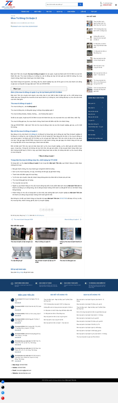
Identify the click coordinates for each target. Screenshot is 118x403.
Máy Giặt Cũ (91, 107)
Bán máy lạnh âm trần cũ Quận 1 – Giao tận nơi (100, 73)
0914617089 (63, 198)
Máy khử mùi (91, 114)
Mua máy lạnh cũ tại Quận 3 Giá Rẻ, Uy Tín (88, 324)
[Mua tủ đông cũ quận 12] (46, 234)
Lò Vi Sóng (91, 130)
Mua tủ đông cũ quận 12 (42, 241)
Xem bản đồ (18, 302)
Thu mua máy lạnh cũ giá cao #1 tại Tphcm (88, 337)
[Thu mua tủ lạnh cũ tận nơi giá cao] (22, 234)
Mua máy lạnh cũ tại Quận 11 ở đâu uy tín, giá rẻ (89, 304)
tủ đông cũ (33, 134)
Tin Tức (49, 11)
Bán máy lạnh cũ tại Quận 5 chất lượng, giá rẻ (89, 330)
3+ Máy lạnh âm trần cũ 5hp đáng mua (100, 52)
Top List (94, 11)
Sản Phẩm (71, 11)
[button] (116, 4)
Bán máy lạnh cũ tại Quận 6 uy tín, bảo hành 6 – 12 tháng (92, 333)
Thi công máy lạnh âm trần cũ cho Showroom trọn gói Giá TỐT (100, 82)
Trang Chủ (25, 11)
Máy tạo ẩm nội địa (93, 117)
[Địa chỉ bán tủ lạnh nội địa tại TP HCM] (46, 253)
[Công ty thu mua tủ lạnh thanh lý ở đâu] (71, 234)
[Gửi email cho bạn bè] (46, 209)
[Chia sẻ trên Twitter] (43, 209)
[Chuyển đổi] (102, 102)
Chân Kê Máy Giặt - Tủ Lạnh (95, 126)
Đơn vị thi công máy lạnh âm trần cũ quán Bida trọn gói (91, 312)
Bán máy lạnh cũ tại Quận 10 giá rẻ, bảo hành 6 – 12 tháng (90, 300)
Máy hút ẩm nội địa (93, 111)
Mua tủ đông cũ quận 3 (72, 219)
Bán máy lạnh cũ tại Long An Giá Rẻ (99, 66)
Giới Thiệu (37, 11)
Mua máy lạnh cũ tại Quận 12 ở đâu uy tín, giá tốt (90, 321)
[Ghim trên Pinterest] (49, 209)
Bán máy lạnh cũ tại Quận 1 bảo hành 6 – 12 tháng (90, 315)
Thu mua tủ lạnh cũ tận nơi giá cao (22, 241)
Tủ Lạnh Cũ (91, 120)
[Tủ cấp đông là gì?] (22, 253)
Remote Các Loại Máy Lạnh (95, 138)
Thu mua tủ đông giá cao (68, 260)
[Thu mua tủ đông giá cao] (71, 253)
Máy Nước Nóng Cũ (93, 124)
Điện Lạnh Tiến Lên (29, 23)
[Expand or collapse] (65, 88)
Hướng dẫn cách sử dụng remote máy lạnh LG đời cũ (100, 38)
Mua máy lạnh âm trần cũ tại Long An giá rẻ (100, 59)
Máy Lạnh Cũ (91, 103)
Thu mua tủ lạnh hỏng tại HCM (23, 219)
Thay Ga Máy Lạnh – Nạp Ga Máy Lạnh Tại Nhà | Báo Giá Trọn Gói (100, 23)
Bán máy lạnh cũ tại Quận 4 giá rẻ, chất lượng (89, 327)
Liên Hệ (83, 11)
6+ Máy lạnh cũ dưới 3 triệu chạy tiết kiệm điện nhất (100, 45)
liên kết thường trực (39, 215)
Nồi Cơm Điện (91, 134)
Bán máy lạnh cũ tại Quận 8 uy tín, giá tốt (88, 318)
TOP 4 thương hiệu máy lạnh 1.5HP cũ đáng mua (100, 29)
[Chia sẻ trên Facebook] (40, 209)
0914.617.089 (107, 5)
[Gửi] (80, 4)
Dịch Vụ (59, 11)
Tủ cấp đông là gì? (16, 260)
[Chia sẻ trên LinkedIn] (52, 209)
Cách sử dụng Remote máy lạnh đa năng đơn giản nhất (100, 89)
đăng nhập (20, 272)
